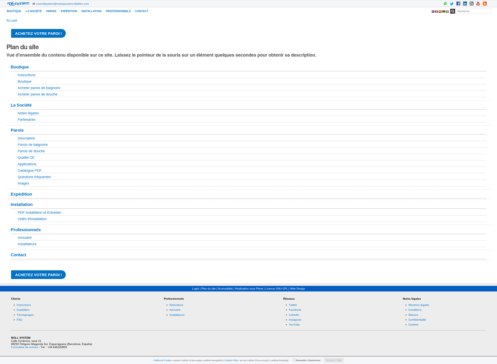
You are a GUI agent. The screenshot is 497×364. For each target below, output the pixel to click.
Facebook (295, 309)
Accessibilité (225, 288)
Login (195, 288)
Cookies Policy (231, 360)
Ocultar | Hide (333, 360)
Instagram (295, 319)
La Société (34, 11)
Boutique (14, 11)
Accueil (11, 20)
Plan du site (208, 288)
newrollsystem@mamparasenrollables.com (62, 3)
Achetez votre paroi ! (38, 34)
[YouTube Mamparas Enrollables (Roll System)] (478, 3)
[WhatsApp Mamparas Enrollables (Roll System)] (445, 3)
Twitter (293, 304)
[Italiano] (447, 11)
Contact (141, 11)
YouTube (294, 324)
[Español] (440, 11)
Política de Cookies (163, 360)
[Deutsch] (444, 11)
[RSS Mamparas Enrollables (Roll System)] (485, 3)
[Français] (437, 11)
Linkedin (294, 314)
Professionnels (118, 11)
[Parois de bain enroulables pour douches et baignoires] (19, 3)
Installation (91, 11)
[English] (433, 11)
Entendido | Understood (308, 360)
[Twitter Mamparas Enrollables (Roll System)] (452, 3)
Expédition (69, 11)
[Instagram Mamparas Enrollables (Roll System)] (471, 3)
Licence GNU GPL (276, 288)
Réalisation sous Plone (249, 288)
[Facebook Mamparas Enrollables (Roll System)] (458, 3)
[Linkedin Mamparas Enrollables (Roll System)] (465, 3)
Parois (51, 11)
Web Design (297, 288)
